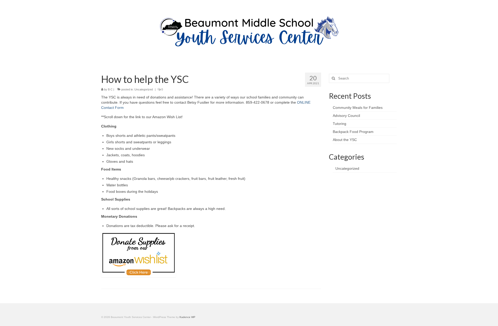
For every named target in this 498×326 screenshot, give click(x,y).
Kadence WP (187, 317)
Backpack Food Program (353, 132)
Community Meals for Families (358, 107)
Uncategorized (143, 89)
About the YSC (345, 140)
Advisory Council (346, 116)
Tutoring (339, 124)
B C (110, 89)
